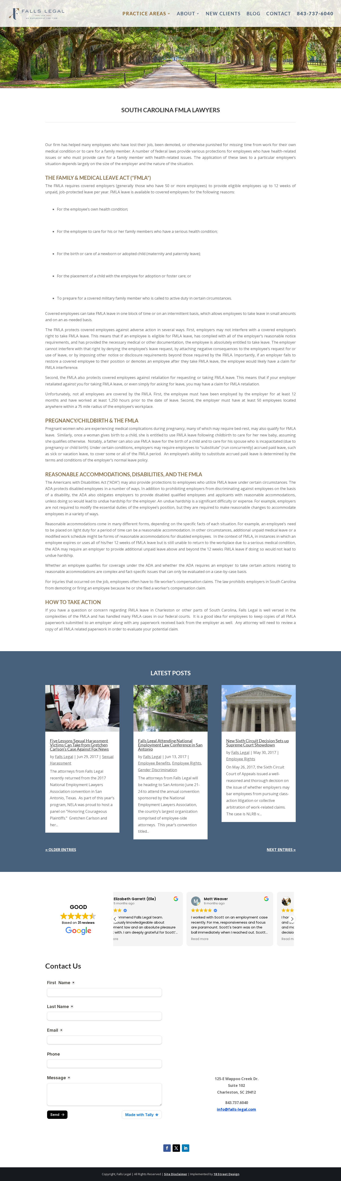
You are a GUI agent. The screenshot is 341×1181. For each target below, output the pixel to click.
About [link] (186, 14)
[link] (37, 13)
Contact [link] (278, 14)
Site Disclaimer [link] (175, 1174)
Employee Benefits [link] (154, 763)
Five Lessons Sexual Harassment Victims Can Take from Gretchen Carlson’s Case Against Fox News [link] (79, 745)
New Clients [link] (223, 14)
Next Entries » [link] (281, 849)
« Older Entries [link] (60, 849)
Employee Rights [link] (186, 763)
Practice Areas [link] (144, 14)
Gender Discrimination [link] (157, 769)
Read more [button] (128, 939)
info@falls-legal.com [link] (236, 1109)
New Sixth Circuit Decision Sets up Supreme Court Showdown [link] (257, 742)
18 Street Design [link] (226, 1174)
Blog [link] (254, 14)
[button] (292, 918)
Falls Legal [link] (64, 756)
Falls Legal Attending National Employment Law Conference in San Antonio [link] (170, 745)
